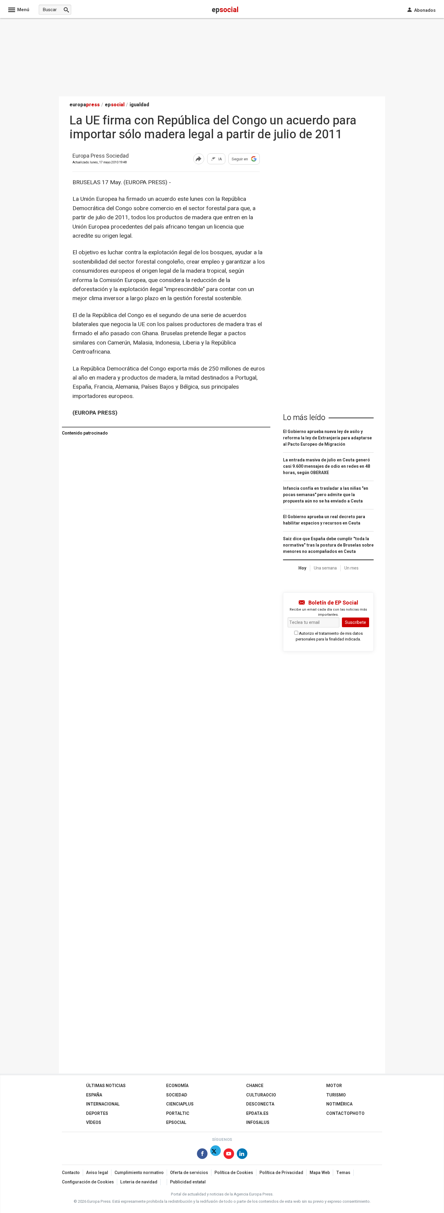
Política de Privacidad (281, 1173)
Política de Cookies (233, 1173)
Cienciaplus (180, 1104)
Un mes (351, 568)
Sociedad (176, 1095)
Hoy (302, 568)
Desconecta (260, 1104)
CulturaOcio (261, 1095)
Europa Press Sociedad (100, 156)
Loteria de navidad (138, 1182)
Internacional (103, 1104)
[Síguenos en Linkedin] (242, 1154)
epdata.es (257, 1113)
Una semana (325, 568)
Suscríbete (355, 622)
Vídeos (93, 1122)
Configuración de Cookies (88, 1182)
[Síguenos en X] (215, 1154)
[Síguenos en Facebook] (202, 1154)
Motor (334, 1086)
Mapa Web (320, 1173)
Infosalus (257, 1122)
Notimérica (339, 1104)
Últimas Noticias (106, 1086)
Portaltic (177, 1113)
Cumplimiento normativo (139, 1173)
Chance (254, 1086)
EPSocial (176, 1122)
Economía (177, 1086)
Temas (343, 1173)
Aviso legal (97, 1173)
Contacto (71, 1173)
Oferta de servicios (189, 1173)
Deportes (97, 1113)
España (94, 1095)
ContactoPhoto (345, 1113)
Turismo (336, 1095)
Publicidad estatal (188, 1182)
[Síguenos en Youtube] (229, 1154)
